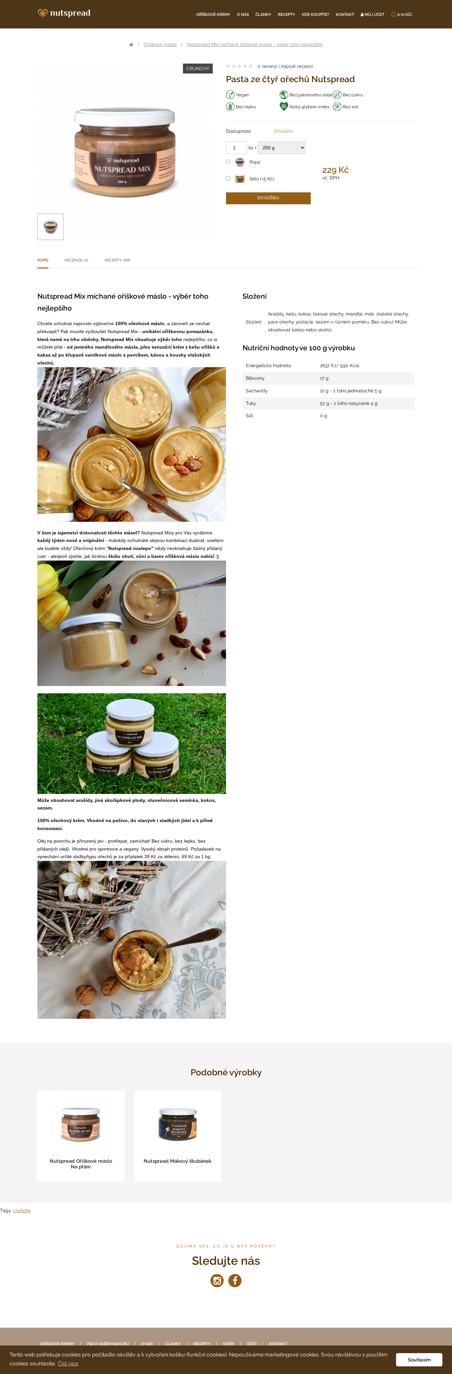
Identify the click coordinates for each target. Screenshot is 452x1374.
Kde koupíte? (315, 14)
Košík (228, 1344)
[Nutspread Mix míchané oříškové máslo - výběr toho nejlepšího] (50, 227)
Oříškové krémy (213, 14)
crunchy (22, 1210)
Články (263, 14)
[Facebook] (235, 1280)
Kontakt (345, 14)
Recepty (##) (118, 260)
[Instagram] (217, 1280)
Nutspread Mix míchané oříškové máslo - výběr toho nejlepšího (255, 44)
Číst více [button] (68, 1363)
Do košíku (268, 198)
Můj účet (374, 14)
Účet (252, 1344)
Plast (254, 162)
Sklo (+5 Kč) (261, 178)
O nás (243, 14)
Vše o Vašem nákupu (108, 1344)
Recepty (286, 14)
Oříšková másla (160, 44)
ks (251, 147)
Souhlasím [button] (419, 1359)
